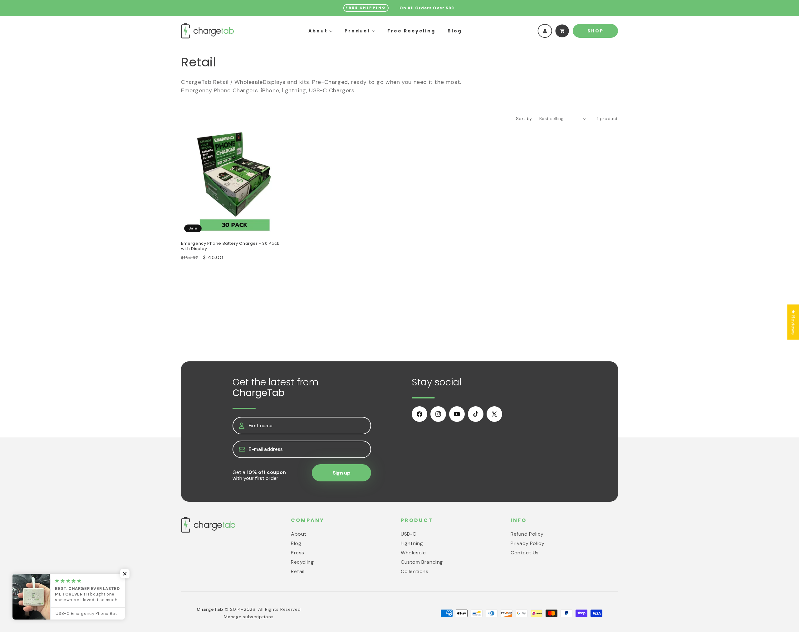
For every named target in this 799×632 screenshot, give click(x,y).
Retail (298, 571)
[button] (320, 30)
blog (296, 543)
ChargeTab (210, 609)
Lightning (412, 543)
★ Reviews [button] (793, 322)
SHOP (595, 31)
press (297, 552)
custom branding (422, 562)
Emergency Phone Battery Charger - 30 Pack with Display (230, 246)
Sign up (341, 473)
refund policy (527, 534)
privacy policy (527, 543)
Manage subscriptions (248, 617)
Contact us (525, 552)
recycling (302, 562)
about (298, 534)
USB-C (408, 534)
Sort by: (524, 118)
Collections (415, 571)
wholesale (413, 552)
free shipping (366, 7)
